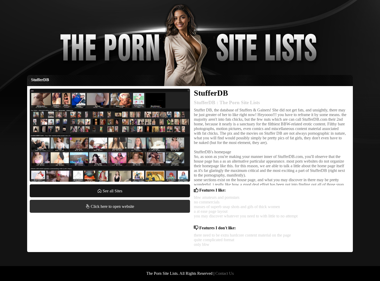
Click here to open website (112, 206)
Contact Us (224, 273)
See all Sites (112, 191)
